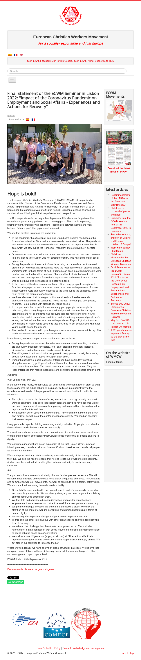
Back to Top (127, 653)
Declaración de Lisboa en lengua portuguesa (30, 569)
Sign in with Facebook (39, 60)
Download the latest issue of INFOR (119, 169)
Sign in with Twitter (84, 60)
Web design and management (88, 648)
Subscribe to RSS (104, 60)
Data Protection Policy (49, 648)
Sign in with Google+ (62, 60)
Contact (67, 648)
